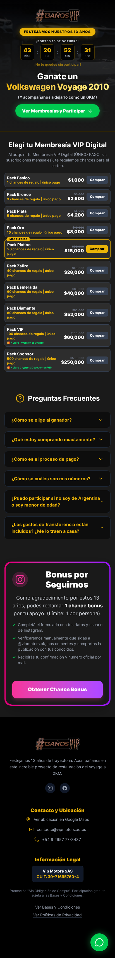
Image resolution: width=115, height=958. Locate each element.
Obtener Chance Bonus (57, 689)
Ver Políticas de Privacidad (57, 914)
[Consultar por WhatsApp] (99, 942)
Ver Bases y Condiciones (57, 907)
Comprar (97, 180)
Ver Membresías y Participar (53, 110)
